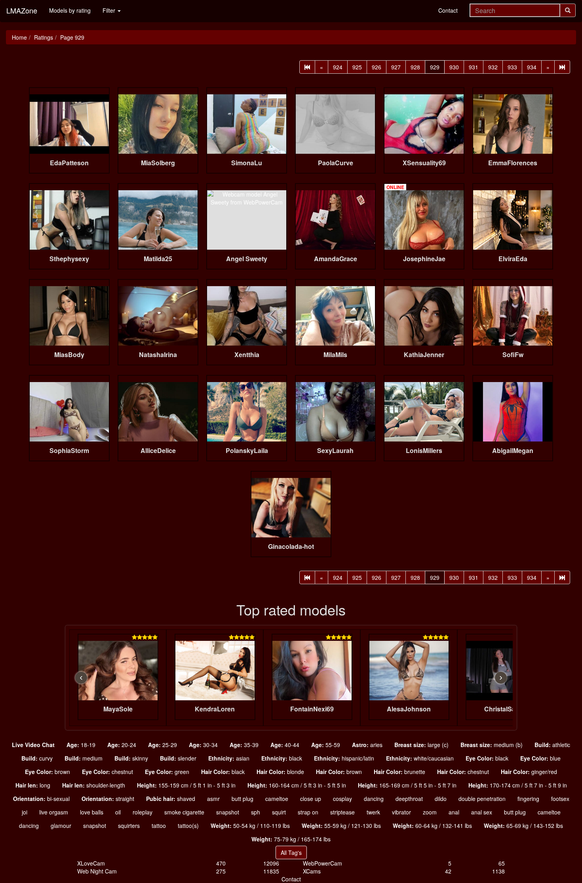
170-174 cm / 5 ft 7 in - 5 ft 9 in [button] (517, 785)
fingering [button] (528, 799)
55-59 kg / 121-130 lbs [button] (341, 825)
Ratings (43, 37)
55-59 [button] (325, 745)
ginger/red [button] (529, 772)
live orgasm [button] (53, 812)
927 (396, 67)
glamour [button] (61, 825)
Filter (110, 10)
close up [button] (310, 799)
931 (473, 67)
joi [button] (24, 812)
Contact (448, 10)
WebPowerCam (322, 863)
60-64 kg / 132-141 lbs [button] (432, 825)
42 (448, 871)
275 (221, 871)
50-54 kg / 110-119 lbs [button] (250, 825)
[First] (307, 67)
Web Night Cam (97, 871)
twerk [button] (373, 812)
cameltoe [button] (276, 799)
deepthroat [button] (409, 799)
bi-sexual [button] (41, 799)
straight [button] (108, 799)
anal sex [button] (481, 812)
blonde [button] (280, 772)
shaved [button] (170, 799)
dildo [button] (441, 799)
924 (337, 67)
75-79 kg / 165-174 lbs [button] (291, 839)
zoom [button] (430, 812)
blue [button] (540, 758)
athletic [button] (552, 745)
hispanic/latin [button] (344, 758)
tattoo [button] (159, 825)
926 (376, 67)
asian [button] (228, 758)
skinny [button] (131, 758)
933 (512, 67)
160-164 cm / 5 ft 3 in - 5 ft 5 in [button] (296, 785)
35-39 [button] (244, 745)
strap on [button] (308, 812)
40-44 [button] (284, 745)
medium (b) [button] (491, 745)
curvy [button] (37, 758)
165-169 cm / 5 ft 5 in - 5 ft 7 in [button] (407, 785)
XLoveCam (91, 863)
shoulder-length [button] (93, 785)
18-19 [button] (81, 745)
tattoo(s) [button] (188, 825)
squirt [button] (279, 812)
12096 (271, 863)
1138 (498, 871)
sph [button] (255, 812)
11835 (271, 871)
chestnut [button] (107, 772)
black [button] (281, 758)
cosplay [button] (342, 799)
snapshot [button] (227, 812)
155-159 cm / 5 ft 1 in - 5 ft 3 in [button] (186, 785)
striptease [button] (342, 812)
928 (415, 67)
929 (434, 67)
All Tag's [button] (291, 852)
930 (454, 67)
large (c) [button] (421, 745)
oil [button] (118, 812)
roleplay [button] (142, 812)
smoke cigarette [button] (184, 812)
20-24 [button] (121, 745)
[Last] (562, 67)
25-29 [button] (162, 745)
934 (531, 67)
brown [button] (47, 772)
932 (493, 67)
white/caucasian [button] (420, 758)
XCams (312, 871)
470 (221, 863)
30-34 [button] (203, 745)
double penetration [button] (482, 799)
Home (19, 37)
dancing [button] (374, 799)
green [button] (167, 772)
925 (357, 67)
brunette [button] (399, 772)
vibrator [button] (401, 812)
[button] (33, 744)
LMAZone (21, 10)
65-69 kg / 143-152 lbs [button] (523, 825)
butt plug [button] (242, 799)
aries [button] (367, 745)
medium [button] (84, 758)
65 (501, 863)
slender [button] (178, 758)
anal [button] (454, 812)
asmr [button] (213, 799)
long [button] (32, 785)
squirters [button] (129, 825)
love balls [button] (91, 812)
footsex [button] (560, 799)
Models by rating (70, 10)
